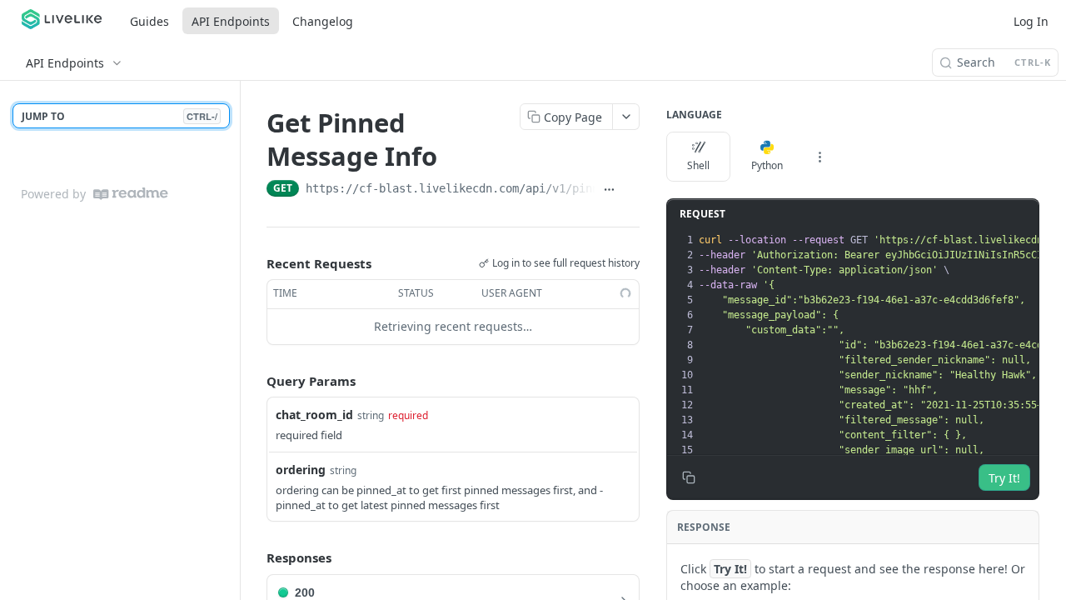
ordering (301, 470)
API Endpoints (231, 21)
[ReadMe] (130, 194)
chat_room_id (314, 414)
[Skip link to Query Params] (255, 381)
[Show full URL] (610, 190)
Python (767, 165)
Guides (149, 21)
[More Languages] (819, 156)
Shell (698, 165)
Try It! (1004, 478)
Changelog (322, 21)
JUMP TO (119, 116)
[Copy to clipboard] (632, 190)
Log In (1031, 21)
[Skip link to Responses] (255, 557)
